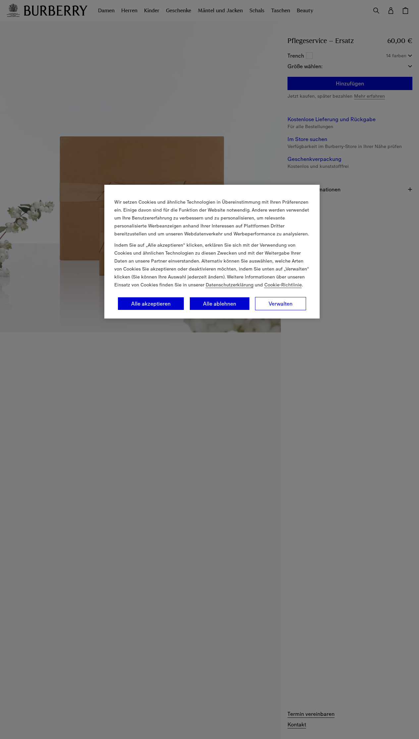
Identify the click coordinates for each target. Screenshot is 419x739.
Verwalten (280, 304)
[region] (212, 252)
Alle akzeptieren (151, 304)
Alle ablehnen (219, 304)
